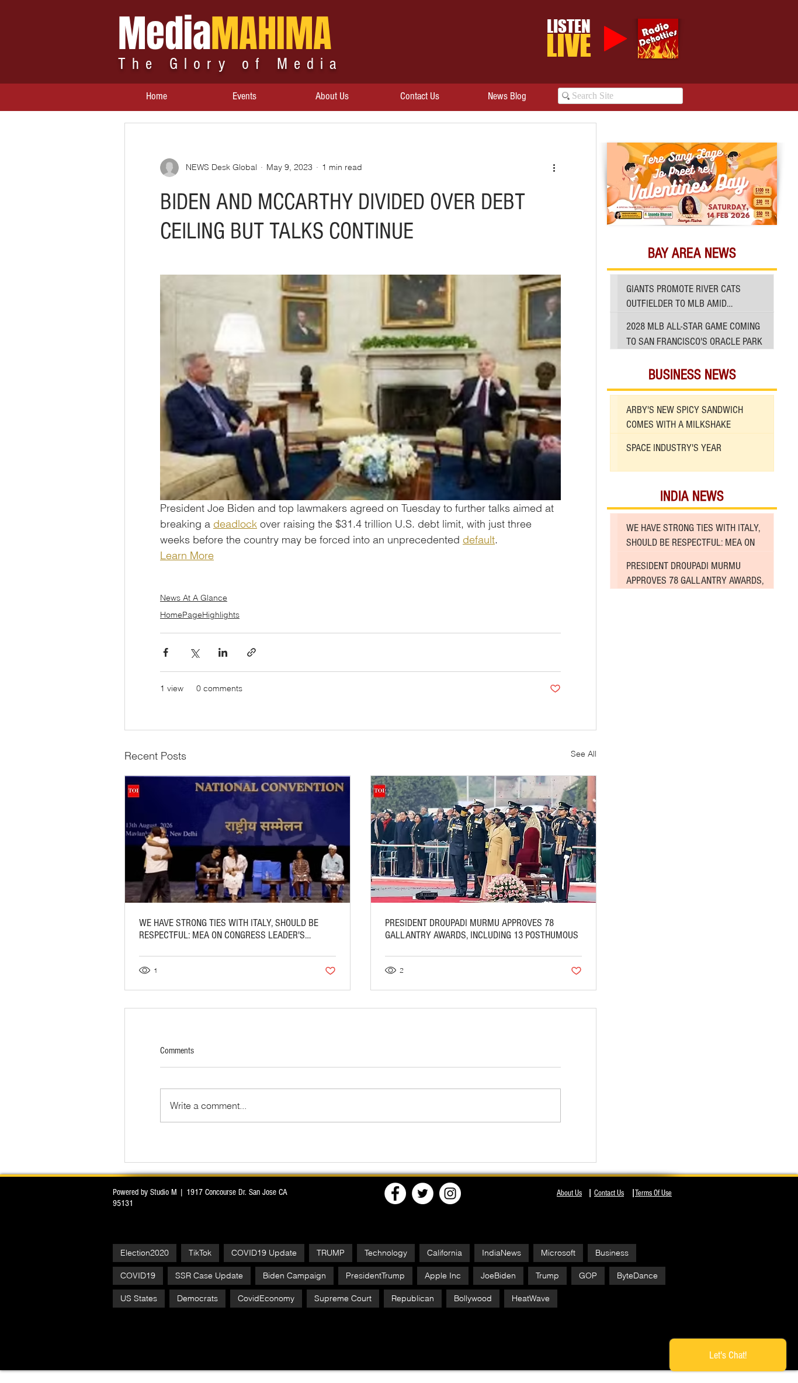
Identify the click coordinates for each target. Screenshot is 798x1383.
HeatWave (531, 1298)
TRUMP (331, 1252)
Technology (386, 1252)
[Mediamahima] (450, 1193)
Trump (547, 1275)
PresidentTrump (375, 1275)
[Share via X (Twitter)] (194, 652)
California (444, 1252)
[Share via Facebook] (165, 652)
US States (138, 1298)
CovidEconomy (266, 1298)
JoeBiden (498, 1275)
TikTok (200, 1252)
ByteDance (637, 1275)
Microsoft (558, 1252)
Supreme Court (343, 1298)
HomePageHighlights (200, 614)
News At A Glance (193, 597)
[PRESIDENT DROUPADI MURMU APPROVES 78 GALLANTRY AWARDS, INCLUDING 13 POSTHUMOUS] (483, 839)
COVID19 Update (264, 1252)
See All (583, 753)
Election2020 (144, 1252)
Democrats (197, 1298)
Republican (412, 1298)
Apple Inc (443, 1275)
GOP (588, 1275)
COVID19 (137, 1275)
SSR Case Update (209, 1275)
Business (612, 1252)
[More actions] (554, 168)
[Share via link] (251, 652)
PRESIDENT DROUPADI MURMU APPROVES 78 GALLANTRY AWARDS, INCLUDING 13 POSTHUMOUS (481, 929)
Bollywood (473, 1298)
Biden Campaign (294, 1275)
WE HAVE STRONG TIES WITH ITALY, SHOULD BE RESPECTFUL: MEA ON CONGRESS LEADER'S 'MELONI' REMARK (228, 929)
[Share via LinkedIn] (222, 652)
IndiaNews (501, 1252)
